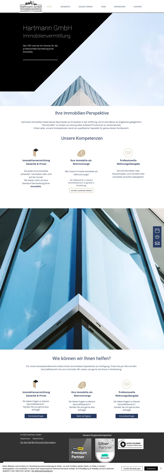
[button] (81, 190)
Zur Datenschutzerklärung (42, 471)
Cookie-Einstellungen (132, 468)
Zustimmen (151, 468)
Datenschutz (38, 438)
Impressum (25, 438)
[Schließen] (160, 468)
